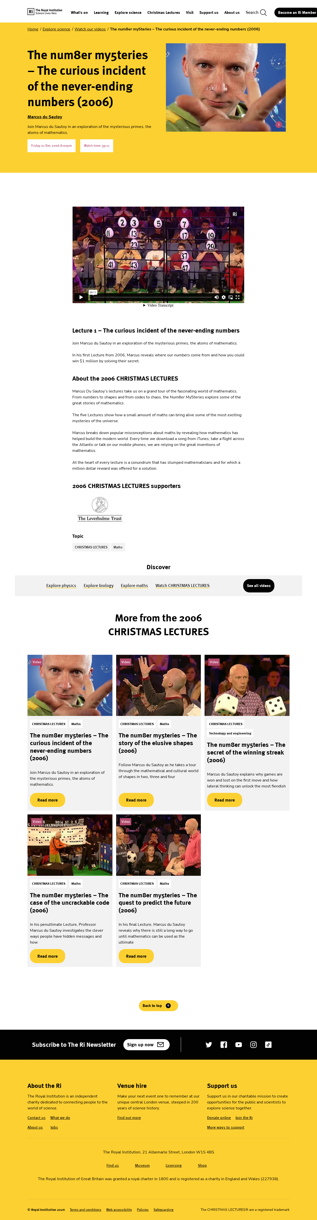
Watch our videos (90, 29)
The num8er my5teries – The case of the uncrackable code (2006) (69, 902)
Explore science (128, 13)
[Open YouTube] (238, 1044)
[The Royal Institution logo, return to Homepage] (49, 12)
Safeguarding (163, 1210)
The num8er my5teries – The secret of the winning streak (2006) (246, 752)
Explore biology (98, 585)
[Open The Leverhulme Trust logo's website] (99, 509)
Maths (118, 547)
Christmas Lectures (163, 13)
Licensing (174, 1165)
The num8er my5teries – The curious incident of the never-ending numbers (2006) (69, 747)
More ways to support (225, 1127)
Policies (143, 1210)
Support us (208, 13)
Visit (189, 13)
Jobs (54, 1127)
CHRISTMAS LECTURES (91, 547)
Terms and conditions (85, 1210)
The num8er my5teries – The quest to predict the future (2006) (158, 902)
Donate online (219, 1117)
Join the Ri (244, 1117)
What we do (60, 1117)
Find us (112, 1165)
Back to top (152, 1005)
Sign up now (140, 1045)
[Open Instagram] (253, 1044)
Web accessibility (119, 1210)
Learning (101, 13)
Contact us (36, 1117)
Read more (44, 800)
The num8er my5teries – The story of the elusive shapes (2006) (158, 743)
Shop (202, 1165)
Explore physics (61, 585)
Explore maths (134, 585)
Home (32, 29)
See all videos (259, 585)
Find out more (129, 1117)
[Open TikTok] (268, 1044)
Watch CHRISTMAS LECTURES (183, 585)
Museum (142, 1165)
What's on (79, 13)
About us (232, 13)
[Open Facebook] (223, 1044)
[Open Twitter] (208, 1044)
